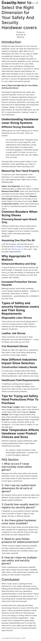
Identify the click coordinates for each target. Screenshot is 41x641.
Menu (33, 3)
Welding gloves (17, 249)
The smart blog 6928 (12, 3)
